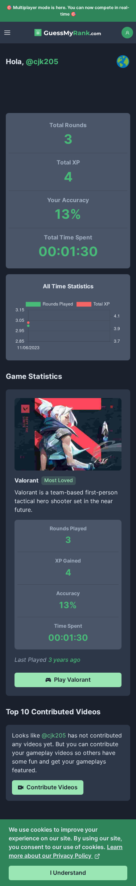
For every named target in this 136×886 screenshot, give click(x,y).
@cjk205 (54, 735)
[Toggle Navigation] (7, 32)
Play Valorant (72, 679)
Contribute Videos (52, 787)
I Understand (68, 872)
